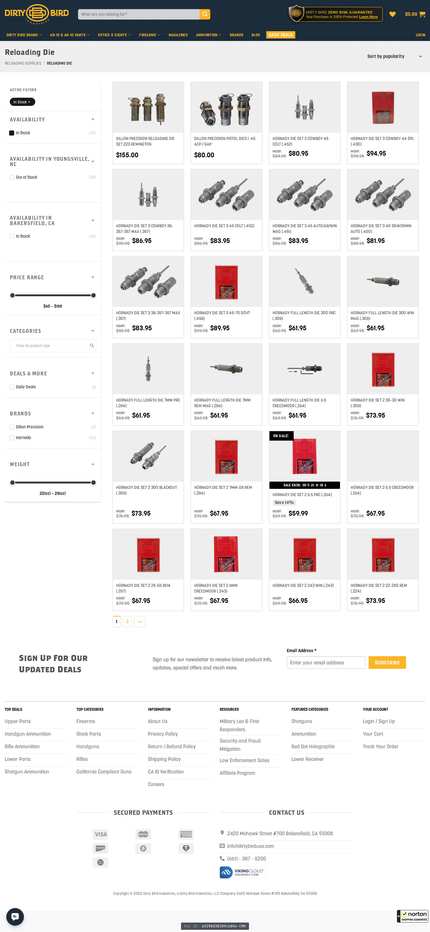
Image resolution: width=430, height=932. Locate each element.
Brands (236, 34)
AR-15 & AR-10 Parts (68, 34)
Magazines (178, 34)
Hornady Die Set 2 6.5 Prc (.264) (302, 494)
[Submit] (205, 14)
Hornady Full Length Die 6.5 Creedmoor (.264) (299, 402)
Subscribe (387, 662)
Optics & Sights (112, 34)
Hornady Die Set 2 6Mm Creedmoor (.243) (216, 588)
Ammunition (206, 34)
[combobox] (139, 14)
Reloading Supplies (23, 63)
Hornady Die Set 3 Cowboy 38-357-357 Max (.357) (144, 228)
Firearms (147, 34)
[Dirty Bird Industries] (37, 14)
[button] (412, 916)
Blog (256, 34)
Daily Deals (281, 35)
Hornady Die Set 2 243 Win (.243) (303, 585)
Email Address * (302, 650)
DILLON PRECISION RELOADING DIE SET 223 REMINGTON (145, 141)
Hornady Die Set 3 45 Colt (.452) (224, 226)
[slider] (12, 295)
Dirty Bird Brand (22, 34)
